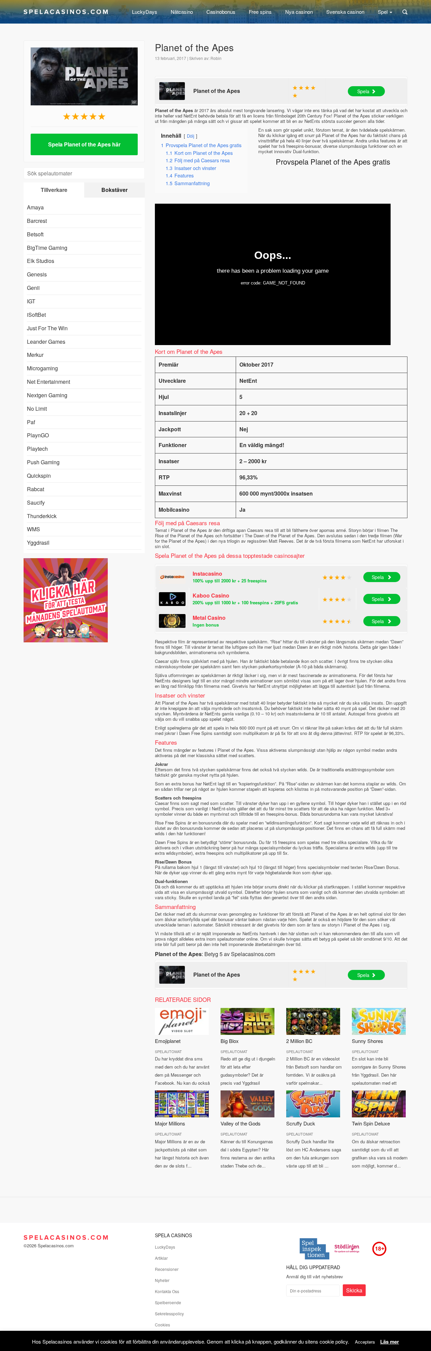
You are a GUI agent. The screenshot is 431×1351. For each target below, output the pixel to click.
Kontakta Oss (167, 1291)
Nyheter (162, 1280)
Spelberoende (168, 1302)
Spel (383, 11)
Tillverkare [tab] (54, 190)
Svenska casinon (345, 11)
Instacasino (207, 573)
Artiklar (161, 1258)
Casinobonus (220, 11)
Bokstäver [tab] (114, 190)
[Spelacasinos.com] (66, 12)
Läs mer (389, 1341)
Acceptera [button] (365, 1342)
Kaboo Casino (211, 595)
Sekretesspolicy (169, 1313)
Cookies (162, 1324)
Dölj (190, 136)
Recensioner (166, 1269)
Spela (363, 91)
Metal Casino (209, 617)
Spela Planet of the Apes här (84, 144)
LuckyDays (144, 11)
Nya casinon (299, 11)
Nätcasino (182, 11)
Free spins (260, 11)
